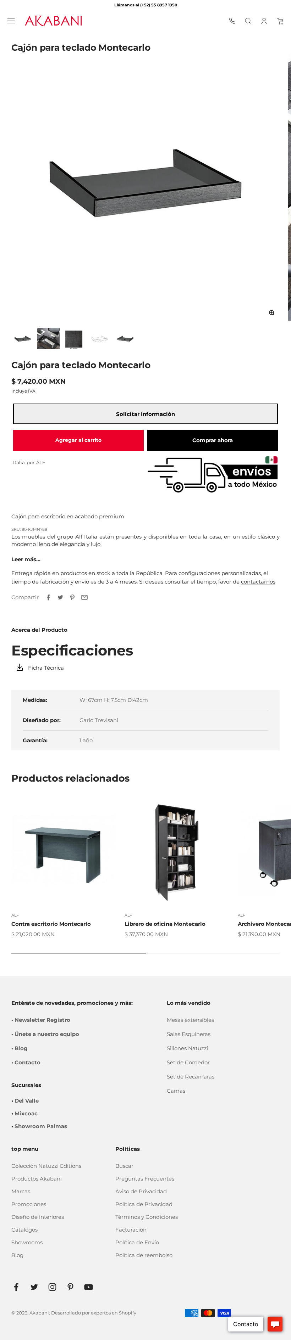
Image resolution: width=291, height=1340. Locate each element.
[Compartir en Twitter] (60, 597)
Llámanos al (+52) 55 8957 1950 (145, 4)
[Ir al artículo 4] (99, 338)
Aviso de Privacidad (141, 1191)
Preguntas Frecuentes (144, 1178)
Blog (17, 1255)
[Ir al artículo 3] (73, 338)
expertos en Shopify (113, 1313)
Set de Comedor (188, 1062)
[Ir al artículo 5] (125, 338)
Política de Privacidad (143, 1204)
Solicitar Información (145, 414)
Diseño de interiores (37, 1217)
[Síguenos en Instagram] (52, 1287)
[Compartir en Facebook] (48, 597)
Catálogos (24, 1229)
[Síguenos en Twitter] (34, 1287)
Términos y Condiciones (146, 1217)
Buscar (124, 1165)
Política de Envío (137, 1242)
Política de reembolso (143, 1255)
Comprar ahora (212, 440)
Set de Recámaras (190, 1076)
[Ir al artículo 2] (48, 338)
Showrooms (27, 1242)
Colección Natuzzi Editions (46, 1165)
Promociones (28, 1204)
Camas (176, 1090)
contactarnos (258, 581)
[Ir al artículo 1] (22, 338)
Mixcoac (26, 1113)
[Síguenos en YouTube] (88, 1287)
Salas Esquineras (188, 1034)
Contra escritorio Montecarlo (51, 923)
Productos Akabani (36, 1178)
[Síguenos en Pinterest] (70, 1287)
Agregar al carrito (78, 440)
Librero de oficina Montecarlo (165, 923)
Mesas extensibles (190, 1020)
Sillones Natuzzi (187, 1048)
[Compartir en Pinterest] (72, 597)
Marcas (20, 1191)
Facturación (131, 1229)
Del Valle (27, 1100)
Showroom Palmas (41, 1126)
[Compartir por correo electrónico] (84, 597)
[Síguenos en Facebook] (16, 1287)
